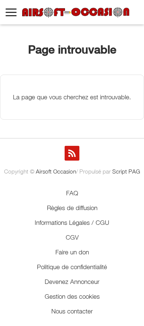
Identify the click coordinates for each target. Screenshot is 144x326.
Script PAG (126, 171)
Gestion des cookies (72, 296)
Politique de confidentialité (72, 267)
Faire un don (72, 252)
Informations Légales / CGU (72, 222)
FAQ (72, 193)
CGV (72, 237)
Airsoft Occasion (56, 171)
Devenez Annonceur (72, 281)
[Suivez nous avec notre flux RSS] (72, 153)
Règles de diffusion (72, 208)
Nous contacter (72, 311)
